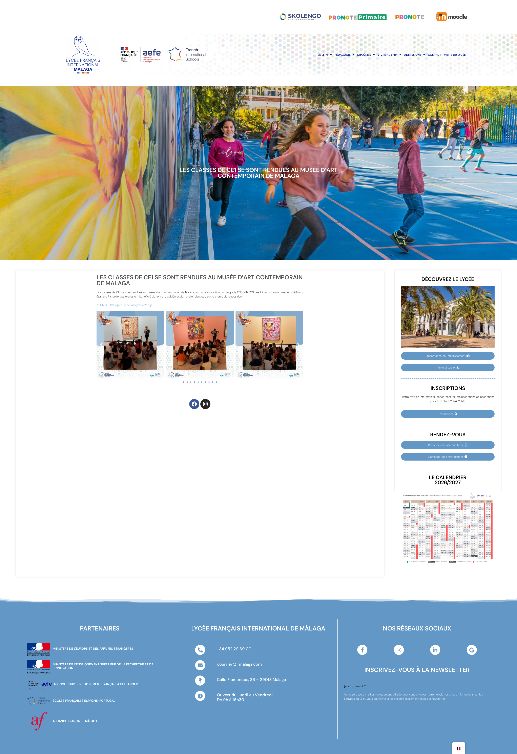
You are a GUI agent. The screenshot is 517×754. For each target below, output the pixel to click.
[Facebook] (194, 404)
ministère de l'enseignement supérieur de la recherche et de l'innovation (103, 666)
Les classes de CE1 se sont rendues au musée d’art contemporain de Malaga (258, 173)
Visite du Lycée (455, 55)
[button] (102, 345)
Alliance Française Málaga (75, 721)
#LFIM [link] (100, 305)
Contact (434, 55)
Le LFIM (323, 55)
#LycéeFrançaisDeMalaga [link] (136, 305)
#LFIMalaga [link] (112, 305)
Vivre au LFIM (387, 55)
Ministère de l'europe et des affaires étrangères (93, 649)
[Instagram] (205, 404)
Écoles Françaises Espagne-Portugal (84, 701)
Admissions (412, 55)
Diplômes (364, 55)
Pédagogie (343, 55)
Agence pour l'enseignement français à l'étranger (96, 684)
